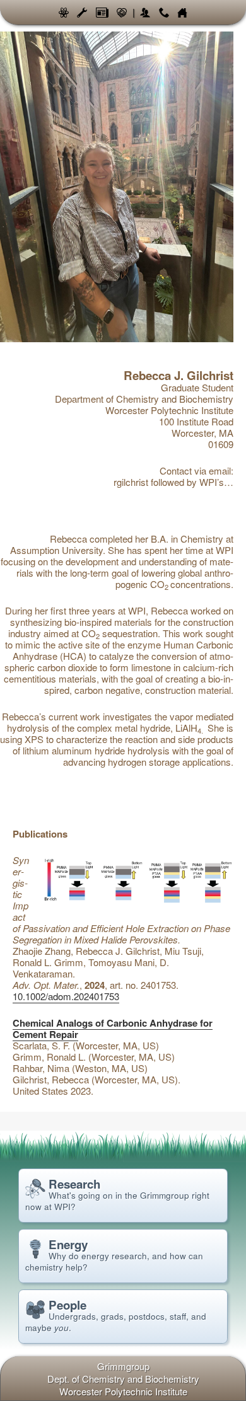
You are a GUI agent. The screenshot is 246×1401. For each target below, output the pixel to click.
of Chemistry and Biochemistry (123, 1378)
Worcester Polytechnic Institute (123, 1391)
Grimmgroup (123, 1366)
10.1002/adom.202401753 (66, 996)
